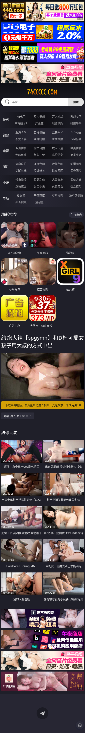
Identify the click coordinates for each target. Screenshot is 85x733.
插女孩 (21, 195)
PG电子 (21, 116)
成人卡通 (57, 148)
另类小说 (39, 186)
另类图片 (75, 170)
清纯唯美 (39, 170)
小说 (6, 182)
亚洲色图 (39, 164)
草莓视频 (57, 195)
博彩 (6, 119)
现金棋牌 (57, 123)
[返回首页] (80, 725)
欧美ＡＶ (57, 132)
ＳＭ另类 (75, 139)
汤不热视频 (76, 195)
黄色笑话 (57, 186)
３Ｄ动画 (75, 132)
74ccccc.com (42, 92)
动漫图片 (75, 164)
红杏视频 (20, 202)
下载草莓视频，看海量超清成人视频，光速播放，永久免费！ (42, 405)
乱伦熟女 (57, 155)
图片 (6, 166)
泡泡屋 (39, 202)
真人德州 (39, 116)
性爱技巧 (75, 186)
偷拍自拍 (39, 148)
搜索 (76, 102)
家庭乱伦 (39, 179)
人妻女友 (57, 179)
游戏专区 (75, 116)
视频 (6, 135)
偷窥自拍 (20, 164)
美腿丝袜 (20, 170)
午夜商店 (39, 195)
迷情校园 (20, 186)
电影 (6, 151)
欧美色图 (57, 164)
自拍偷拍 (39, 132)
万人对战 (57, 116)
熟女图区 (57, 170)
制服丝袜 (20, 155)
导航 (6, 198)
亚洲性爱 (20, 148)
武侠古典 (75, 179)
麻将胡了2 (21, 123)
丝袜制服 (39, 139)
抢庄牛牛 (75, 123)
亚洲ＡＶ (20, 132)
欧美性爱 (75, 148)
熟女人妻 (20, 139)
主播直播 (57, 139)
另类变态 (75, 155)
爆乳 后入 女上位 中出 (17, 416)
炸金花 (39, 123)
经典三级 (39, 155)
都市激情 (20, 179)
